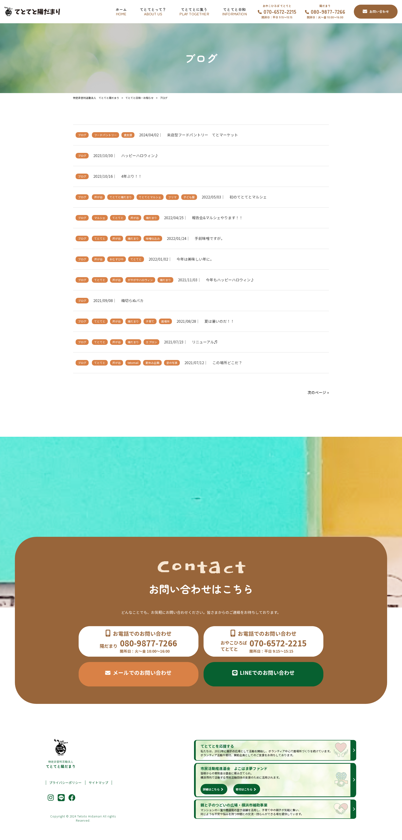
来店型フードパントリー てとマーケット (202, 135)
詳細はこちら (211, 789)
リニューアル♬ (205, 342)
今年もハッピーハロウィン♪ (230, 279)
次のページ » (318, 392)
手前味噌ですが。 (209, 238)
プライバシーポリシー (65, 782)
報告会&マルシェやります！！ (217, 217)
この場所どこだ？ (227, 362)
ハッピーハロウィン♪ (139, 155)
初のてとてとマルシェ (248, 197)
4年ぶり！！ (131, 176)
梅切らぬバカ (132, 300)
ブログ (82, 135)
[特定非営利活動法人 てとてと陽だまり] (33, 11)
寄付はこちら (244, 789)
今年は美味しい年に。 (195, 259)
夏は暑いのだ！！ (219, 321)
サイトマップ (98, 782)
